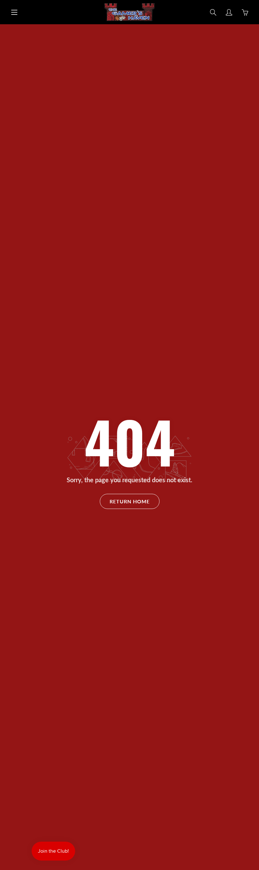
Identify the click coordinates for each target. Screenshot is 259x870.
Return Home (130, 501)
